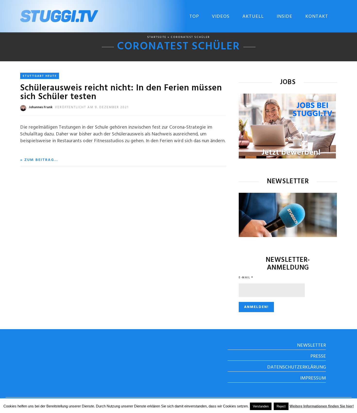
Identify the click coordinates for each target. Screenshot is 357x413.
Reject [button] (281, 406)
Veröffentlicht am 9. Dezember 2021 (92, 107)
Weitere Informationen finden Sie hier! (321, 406)
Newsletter (311, 345)
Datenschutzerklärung (296, 367)
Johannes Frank (40, 107)
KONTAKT (316, 16)
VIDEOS (221, 16)
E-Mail (246, 277)
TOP (194, 16)
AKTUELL (253, 16)
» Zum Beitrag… (39, 160)
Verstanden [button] (261, 406)
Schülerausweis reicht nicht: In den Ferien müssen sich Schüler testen (121, 92)
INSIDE (284, 16)
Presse (318, 356)
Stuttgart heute (40, 76)
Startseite (156, 37)
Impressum (313, 378)
